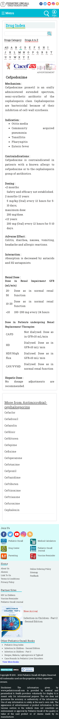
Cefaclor (9, 412)
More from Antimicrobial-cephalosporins (25, 404)
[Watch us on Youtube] (49, 3)
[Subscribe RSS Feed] (57, 3)
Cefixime (10, 451)
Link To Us (6, 575)
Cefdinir (9, 432)
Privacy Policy (7, 582)
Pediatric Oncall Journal (12, 602)
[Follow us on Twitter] (45, 3)
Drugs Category (12, 40)
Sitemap (34, 572)
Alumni (4, 572)
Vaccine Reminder (9, 598)
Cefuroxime (12, 503)
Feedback (34, 575)
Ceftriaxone (12, 497)
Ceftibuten (11, 484)
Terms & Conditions (10, 578)
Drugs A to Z (31, 40)
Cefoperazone (13, 458)
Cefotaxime (12, 464)
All (6, 47)
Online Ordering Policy (40, 569)
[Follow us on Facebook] (41, 3)
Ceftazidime (12, 477)
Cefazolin (10, 425)
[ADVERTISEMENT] (31, 66)
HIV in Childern (8, 595)
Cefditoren (11, 438)
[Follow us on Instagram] (53, 3)
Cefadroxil (11, 419)
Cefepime (10, 445)
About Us (5, 568)
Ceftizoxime (12, 490)
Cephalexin (12, 510)
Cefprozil (10, 471)
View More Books (10, 662)
